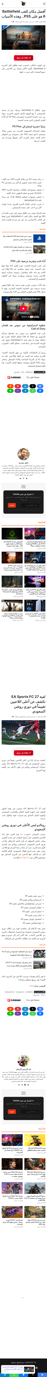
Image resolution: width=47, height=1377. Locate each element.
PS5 (22, 372)
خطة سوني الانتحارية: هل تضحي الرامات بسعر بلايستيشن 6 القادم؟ (35, 616)
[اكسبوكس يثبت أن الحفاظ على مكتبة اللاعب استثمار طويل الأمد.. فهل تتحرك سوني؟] (12, 533)
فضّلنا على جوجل (22, 58)
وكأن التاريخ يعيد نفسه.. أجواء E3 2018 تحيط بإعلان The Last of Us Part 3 (12, 592)
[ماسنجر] (40, 391)
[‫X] (32, 386)
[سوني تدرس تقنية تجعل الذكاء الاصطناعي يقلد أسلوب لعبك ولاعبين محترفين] (39, 238)
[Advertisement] (23, 91)
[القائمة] (44, 4)
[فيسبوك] (40, 386)
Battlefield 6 (29, 372)
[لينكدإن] (25, 386)
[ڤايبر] (18, 391)
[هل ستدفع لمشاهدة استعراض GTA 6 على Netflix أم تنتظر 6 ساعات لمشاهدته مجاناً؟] (34, 533)
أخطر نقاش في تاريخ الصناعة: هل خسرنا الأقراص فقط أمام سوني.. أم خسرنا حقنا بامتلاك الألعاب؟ (34, 568)
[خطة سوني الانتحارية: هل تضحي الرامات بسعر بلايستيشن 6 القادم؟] (34, 605)
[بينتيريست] (18, 386)
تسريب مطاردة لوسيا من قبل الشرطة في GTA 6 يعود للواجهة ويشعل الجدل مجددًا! (12, 616)
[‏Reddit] (10, 386)
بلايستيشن (16, 372)
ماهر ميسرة (23, 463)
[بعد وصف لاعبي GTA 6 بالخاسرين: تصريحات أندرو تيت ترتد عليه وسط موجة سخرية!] (12, 557)
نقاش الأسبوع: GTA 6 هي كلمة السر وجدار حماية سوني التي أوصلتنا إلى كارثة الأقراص (35, 592)
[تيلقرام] (25, 391)
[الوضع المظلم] (3, 4)
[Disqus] (23, 654)
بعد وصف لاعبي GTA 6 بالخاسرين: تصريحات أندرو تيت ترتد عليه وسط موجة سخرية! (13, 568)
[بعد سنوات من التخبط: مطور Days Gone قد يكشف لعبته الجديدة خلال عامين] (39, 249)
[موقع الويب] (26, 478)
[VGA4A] (23, 4)
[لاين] (10, 391)
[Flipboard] (14, 377)
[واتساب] (32, 391)
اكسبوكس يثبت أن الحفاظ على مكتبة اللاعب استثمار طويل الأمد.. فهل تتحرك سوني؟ (13, 544)
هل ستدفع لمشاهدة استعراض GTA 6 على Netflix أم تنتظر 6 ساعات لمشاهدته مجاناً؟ (35, 544)
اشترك (12, 505)
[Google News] (33, 377)
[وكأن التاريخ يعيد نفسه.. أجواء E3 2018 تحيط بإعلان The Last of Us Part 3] (12, 581)
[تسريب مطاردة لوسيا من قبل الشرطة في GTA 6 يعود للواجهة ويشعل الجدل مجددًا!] (12, 605)
